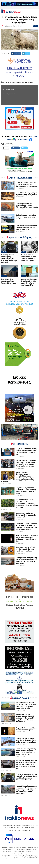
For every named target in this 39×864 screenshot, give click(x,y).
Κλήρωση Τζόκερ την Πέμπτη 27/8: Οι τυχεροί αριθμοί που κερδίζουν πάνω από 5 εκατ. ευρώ (26, 451)
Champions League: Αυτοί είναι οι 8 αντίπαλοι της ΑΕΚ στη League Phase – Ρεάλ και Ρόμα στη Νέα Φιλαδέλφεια (26, 526)
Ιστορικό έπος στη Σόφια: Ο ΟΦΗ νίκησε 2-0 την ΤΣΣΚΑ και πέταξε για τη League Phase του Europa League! (26, 463)
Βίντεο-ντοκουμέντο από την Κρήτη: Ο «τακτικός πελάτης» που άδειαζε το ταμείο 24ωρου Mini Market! (26, 777)
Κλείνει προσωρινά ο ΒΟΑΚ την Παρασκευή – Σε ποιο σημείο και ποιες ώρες (25, 549)
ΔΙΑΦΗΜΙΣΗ (25, 830)
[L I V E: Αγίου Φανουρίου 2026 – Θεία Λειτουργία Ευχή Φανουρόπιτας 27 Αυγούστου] (7, 185)
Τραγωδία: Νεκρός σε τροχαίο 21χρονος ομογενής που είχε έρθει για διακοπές (26, 227)
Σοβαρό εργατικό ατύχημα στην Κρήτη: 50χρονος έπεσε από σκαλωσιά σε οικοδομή (26, 740)
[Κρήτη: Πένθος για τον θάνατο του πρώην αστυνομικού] (8, 731)
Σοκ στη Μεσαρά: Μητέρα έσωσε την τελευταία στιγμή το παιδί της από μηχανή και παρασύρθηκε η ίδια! (26, 705)
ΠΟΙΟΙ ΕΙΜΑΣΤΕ (20, 825)
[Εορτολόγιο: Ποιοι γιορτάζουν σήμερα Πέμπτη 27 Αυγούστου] (7, 196)
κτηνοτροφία (9, 143)
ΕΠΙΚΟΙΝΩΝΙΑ (14, 830)
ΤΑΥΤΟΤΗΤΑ (28, 828)
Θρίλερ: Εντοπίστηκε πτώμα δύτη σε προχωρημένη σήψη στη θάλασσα (26, 217)
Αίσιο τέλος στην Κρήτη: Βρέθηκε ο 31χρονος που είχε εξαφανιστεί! (26, 515)
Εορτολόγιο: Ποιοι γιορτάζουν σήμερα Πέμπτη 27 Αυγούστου (26, 194)
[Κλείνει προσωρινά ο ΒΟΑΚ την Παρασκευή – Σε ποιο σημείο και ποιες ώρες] (7, 550)
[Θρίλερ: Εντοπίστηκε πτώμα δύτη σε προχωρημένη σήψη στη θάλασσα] (7, 218)
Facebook (24, 139)
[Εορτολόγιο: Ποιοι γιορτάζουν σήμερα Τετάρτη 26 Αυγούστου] (9, 271)
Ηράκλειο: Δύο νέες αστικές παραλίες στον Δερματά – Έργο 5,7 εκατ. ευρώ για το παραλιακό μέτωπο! (26, 751)
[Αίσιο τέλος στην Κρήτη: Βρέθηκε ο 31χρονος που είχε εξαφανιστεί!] (7, 516)
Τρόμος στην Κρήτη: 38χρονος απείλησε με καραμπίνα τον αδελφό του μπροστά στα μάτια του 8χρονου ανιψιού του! (26, 764)
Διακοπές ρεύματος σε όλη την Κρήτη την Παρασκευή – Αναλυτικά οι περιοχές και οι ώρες (27, 538)
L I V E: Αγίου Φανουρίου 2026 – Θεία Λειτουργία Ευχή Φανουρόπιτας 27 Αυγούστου (26, 184)
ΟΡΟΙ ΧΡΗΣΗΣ (32, 825)
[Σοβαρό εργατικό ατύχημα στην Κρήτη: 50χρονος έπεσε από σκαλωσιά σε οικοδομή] (8, 741)
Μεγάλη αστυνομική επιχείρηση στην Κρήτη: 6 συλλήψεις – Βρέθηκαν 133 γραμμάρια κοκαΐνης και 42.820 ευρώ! (25, 718)
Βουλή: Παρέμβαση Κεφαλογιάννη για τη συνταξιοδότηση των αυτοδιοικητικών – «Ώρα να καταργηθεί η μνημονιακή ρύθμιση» (18, 476)
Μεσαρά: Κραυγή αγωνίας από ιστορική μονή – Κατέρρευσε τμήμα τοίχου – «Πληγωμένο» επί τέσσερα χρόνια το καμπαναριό (26, 789)
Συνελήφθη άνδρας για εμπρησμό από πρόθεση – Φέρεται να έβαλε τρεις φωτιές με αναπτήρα (27, 206)
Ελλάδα (35, 25)
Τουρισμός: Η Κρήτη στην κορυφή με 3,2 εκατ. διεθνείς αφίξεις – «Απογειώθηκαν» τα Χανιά (26, 490)
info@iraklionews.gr (21, 853)
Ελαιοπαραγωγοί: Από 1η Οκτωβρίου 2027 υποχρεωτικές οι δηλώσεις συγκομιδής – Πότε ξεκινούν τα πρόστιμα (27, 503)
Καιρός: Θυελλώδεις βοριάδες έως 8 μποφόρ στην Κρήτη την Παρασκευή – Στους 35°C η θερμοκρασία (26, 560)
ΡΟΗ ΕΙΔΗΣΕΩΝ (7, 825)
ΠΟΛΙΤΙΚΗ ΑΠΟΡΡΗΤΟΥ (14, 828)
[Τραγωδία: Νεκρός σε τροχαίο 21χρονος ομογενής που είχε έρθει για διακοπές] (7, 229)
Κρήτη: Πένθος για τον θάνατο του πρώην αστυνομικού (27, 729)
